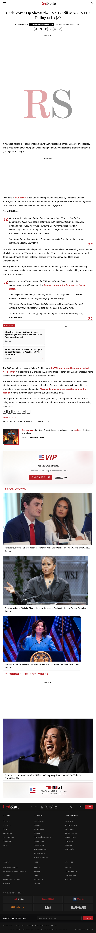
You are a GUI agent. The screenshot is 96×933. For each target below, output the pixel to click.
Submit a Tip (38, 879)
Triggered (6, 875)
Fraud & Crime (39, 845)
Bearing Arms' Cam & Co (11, 879)
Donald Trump (39, 829)
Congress (37, 825)
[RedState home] (11, 806)
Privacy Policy (20, 926)
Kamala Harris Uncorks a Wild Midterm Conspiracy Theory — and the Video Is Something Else (43, 776)
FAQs (80, 807)
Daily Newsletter (70, 875)
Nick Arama (69, 841)
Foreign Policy (39, 841)
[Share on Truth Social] (41, 29)
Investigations (7, 833)
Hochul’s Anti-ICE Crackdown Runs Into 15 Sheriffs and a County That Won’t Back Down (42, 664)
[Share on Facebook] (46, 29)
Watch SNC (69, 879)
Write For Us (38, 883)
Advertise (37, 871)
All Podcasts (7, 883)
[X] (42, 807)
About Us (37, 867)
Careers (36, 875)
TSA (48, 421)
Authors (5, 845)
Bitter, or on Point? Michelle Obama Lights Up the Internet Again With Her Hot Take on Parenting (45, 608)
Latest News (7, 825)
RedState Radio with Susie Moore (14, 871)
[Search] (92, 3)
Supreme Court (39, 853)
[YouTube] (56, 807)
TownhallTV (7, 841)
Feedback (30, 926)
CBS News (20, 198)
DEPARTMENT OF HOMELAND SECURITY (18, 421)
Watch (5, 829)
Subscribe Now (61, 477)
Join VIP (88, 807)
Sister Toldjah (69, 849)
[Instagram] (46, 807)
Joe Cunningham (71, 833)
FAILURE (40, 421)
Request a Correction (42, 926)
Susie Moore (69, 829)
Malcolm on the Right (10, 867)
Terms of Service (8, 926)
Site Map (54, 926)
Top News (6, 821)
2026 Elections (39, 821)
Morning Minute (8, 837)
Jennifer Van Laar (71, 825)
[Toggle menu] (4, 3)
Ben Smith (8, 667)
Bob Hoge (8, 551)
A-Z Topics (38, 815)
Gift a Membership (71, 871)
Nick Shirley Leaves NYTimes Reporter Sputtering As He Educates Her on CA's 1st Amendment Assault (47, 548)
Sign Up (88, 918)
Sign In (72, 807)
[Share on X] (36, 29)
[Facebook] (51, 807)
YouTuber (78, 430)
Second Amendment (41, 857)
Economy (37, 833)
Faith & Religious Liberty (42, 837)
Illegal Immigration (40, 849)
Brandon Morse (21, 24)
